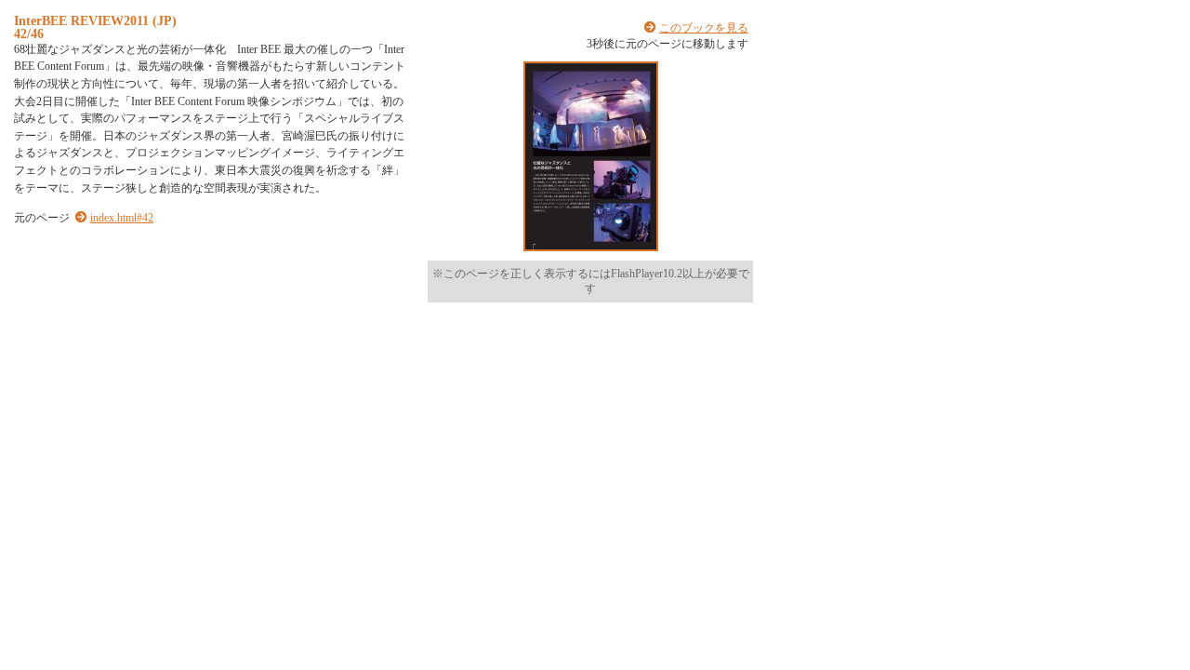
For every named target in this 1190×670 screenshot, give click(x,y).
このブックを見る (703, 27)
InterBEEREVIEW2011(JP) (95, 20)
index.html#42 (121, 217)
